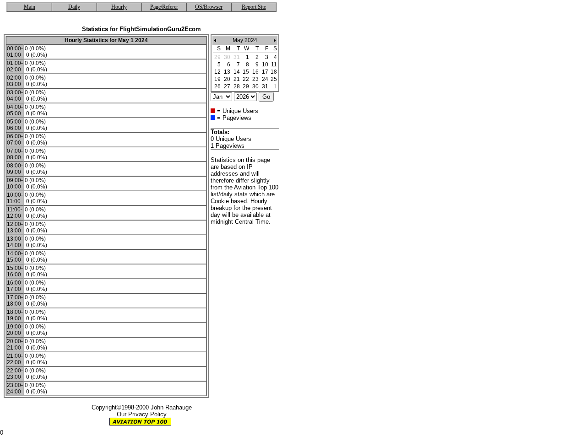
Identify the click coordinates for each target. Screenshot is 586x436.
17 (265, 72)
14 (236, 72)
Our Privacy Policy (142, 414)
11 (274, 64)
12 (217, 72)
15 (246, 72)
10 (265, 64)
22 (246, 79)
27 (227, 86)
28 (236, 86)
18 (274, 72)
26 (217, 86)
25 (274, 79)
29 (246, 86)
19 (217, 79)
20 (227, 79)
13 (227, 72)
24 (265, 79)
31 (265, 86)
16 (255, 72)
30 (255, 86)
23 (255, 79)
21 (236, 79)
